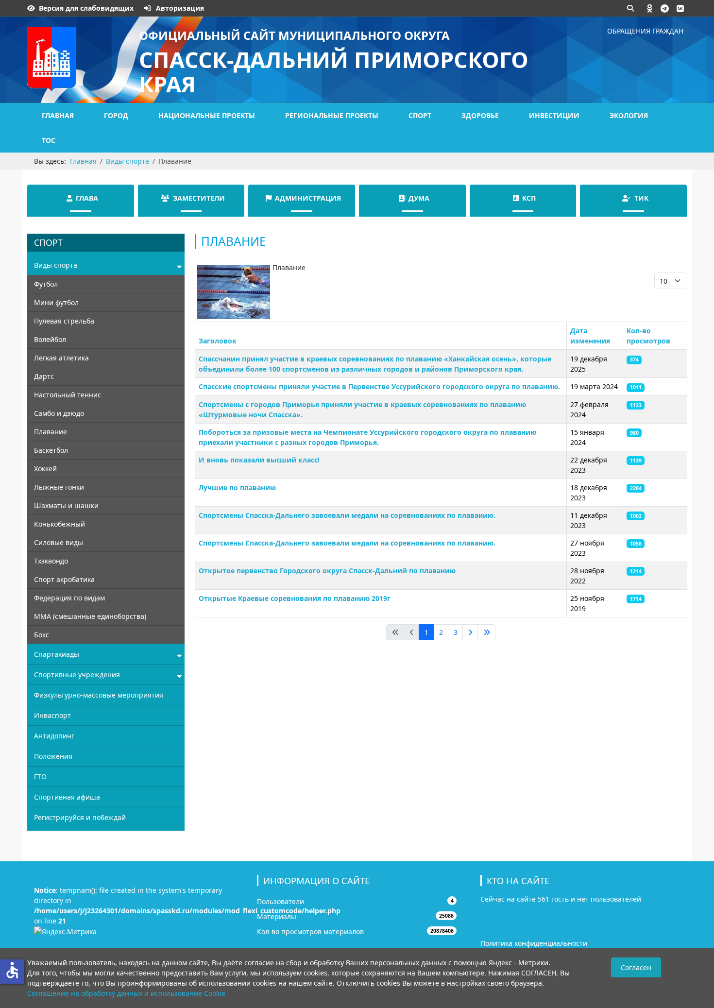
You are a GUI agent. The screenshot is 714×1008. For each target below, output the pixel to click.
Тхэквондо (51, 560)
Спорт (419, 115)
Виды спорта (55, 265)
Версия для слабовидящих (86, 8)
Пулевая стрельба (64, 320)
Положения (53, 756)
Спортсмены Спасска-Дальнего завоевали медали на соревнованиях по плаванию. (347, 515)
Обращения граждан (645, 30)
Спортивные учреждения (77, 674)
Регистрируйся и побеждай (80, 817)
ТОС (48, 140)
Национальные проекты (206, 115)
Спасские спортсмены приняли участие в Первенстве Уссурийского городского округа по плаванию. (379, 386)
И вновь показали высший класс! (259, 459)
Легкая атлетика (61, 357)
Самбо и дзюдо (59, 413)
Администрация (308, 198)
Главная (58, 115)
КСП (529, 198)
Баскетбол (51, 450)
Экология (629, 115)
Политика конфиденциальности (533, 943)
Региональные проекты (331, 115)
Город (116, 115)
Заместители (199, 198)
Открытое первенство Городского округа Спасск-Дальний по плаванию (327, 570)
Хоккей (45, 468)
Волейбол (50, 339)
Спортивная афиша (67, 797)
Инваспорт (52, 715)
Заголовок (218, 340)
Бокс (41, 634)
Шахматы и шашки (66, 505)
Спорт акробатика (64, 579)
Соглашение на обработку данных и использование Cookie (126, 993)
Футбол (46, 284)
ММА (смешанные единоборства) (90, 616)
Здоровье (480, 115)
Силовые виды (58, 542)
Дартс (44, 376)
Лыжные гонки (59, 487)
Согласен (636, 967)
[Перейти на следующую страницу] (470, 632)
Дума (418, 198)
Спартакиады (56, 654)
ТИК (641, 198)
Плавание (50, 431)
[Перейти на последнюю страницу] (486, 632)
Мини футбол (56, 302)
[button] (650, 8)
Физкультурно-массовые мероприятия (98, 695)
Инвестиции (554, 115)
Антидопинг (54, 735)
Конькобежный (59, 524)
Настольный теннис (67, 394)
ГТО (40, 776)
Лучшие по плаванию (237, 487)
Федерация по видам (69, 597)
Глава (87, 198)
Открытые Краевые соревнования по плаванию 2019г (295, 598)
